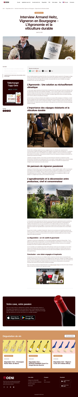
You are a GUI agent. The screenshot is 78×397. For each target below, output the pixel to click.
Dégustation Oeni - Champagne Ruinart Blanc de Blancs (14, 362)
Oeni (58, 264)
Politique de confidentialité (33, 380)
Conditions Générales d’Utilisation (34, 382)
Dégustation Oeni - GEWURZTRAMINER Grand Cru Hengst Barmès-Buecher (38, 363)
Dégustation (44, 2)
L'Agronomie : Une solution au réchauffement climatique (13, 68)
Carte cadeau (54, 2)
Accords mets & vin (36, 2)
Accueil (18, 2)
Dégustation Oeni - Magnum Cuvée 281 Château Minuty (62, 362)
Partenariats (30, 385)
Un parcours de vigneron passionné (10, 73)
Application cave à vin (26, 2)
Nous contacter (47, 382)
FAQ (49, 2)
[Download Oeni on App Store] (10, 89)
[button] (65, 2)
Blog (60, 2)
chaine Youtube (53, 264)
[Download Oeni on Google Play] (15, 89)
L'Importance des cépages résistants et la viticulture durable (14, 70)
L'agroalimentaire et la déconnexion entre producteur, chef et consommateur (14, 76)
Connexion (72, 2)
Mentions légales (31, 383)
